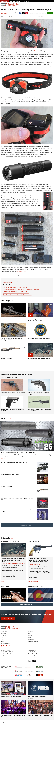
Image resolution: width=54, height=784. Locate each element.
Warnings (26, 722)
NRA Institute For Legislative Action (8, 654)
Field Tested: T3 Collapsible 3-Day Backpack (15, 291)
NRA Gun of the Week (33, 641)
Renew (14, 1)
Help (2, 639)
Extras (5, 13)
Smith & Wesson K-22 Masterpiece (39, 563)
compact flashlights (40, 281)
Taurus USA (4, 563)
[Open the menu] (51, 4)
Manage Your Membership (33, 658)
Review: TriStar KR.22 (6, 486)
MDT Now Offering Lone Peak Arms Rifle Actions (14, 462)
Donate (18, 1)
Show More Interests (34, 605)
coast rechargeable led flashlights (26, 281)
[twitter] (23, 12)
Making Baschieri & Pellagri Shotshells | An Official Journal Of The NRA (12, 575)
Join (11, 1)
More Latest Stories (33, 525)
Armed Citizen (5, 586)
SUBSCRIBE (8, 618)
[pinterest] (26, 12)
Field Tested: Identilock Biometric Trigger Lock (15, 287)
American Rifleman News (35, 586)
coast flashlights (7, 281)
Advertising (3, 633)
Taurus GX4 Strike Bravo (13, 563)
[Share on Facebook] (20, 12)
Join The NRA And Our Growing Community (37, 697)
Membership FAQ (32, 656)
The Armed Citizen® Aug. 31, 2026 (10, 474)
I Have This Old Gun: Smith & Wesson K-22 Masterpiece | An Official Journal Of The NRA (38, 560)
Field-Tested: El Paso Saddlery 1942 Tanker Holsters (17, 295)
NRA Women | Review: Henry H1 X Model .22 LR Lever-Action (40, 410)
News (2, 13)
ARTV (2, 581)
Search (2, 641)
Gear (5, 458)
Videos (29, 637)
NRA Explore (4, 656)
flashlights (15, 281)
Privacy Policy (3, 722)
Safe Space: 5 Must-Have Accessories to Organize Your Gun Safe (17, 498)
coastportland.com (22, 271)
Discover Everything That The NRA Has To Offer (13, 716)
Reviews (30, 635)
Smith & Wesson (41, 563)
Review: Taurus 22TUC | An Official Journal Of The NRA (13, 410)
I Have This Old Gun (34, 541)
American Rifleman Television (10, 541)
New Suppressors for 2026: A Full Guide (18, 452)
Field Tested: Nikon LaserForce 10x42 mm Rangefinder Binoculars (21, 289)
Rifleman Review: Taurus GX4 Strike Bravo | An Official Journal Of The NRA (13, 560)
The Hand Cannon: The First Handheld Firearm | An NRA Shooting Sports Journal (40, 567)
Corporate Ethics (18, 722)
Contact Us (3, 635)
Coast (35, 51)
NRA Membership (32, 652)
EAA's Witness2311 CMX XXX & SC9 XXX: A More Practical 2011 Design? (18, 510)
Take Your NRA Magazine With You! (11, 697)
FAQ (2, 637)
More (9, 418)
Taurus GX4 (22, 563)
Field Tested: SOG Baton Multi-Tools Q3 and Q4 (16, 293)
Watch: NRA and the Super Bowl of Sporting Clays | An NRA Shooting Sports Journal (13, 566)
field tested (10, 282)
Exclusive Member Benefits (34, 654)
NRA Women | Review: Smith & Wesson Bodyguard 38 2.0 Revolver (38, 393)
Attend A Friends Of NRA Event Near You (40, 715)
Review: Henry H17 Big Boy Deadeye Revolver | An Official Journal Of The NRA (13, 393)
